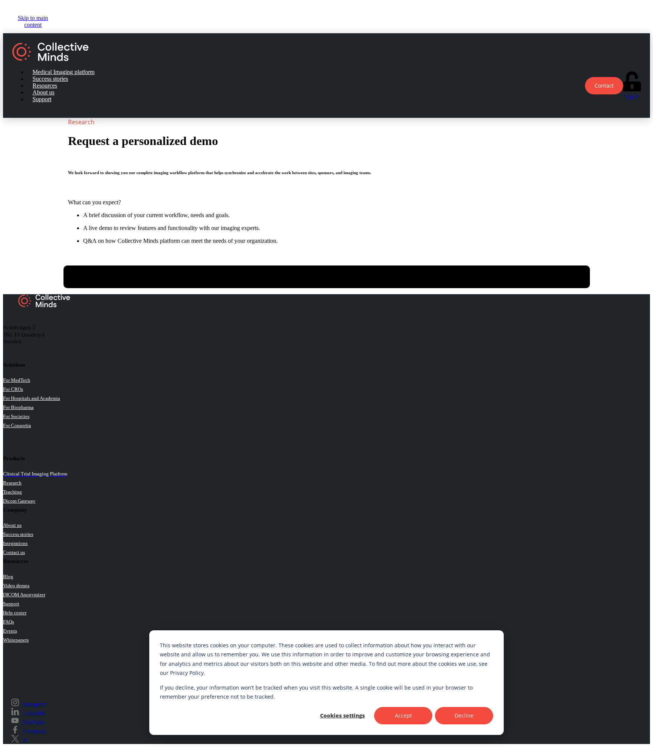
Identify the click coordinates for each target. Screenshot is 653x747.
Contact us (14, 552)
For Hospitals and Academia (31, 398)
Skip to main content (33, 21)
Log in (631, 96)
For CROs (13, 389)
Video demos (16, 585)
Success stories (18, 534)
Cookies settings (342, 715)
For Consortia (17, 425)
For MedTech (16, 380)
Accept (403, 715)
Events (10, 631)
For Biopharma (18, 407)
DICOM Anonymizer (24, 594)
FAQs (8, 622)
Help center (14, 613)
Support (11, 604)
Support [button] (41, 99)
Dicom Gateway (19, 501)
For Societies (16, 416)
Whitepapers (16, 640)
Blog (8, 576)
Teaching (12, 492)
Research (12, 483)
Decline (464, 715)
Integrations (15, 543)
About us (12, 525)
